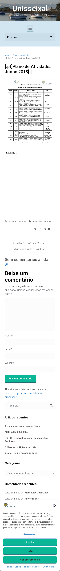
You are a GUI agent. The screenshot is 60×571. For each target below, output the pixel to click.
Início (7, 55)
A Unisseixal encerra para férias (22, 426)
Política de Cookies (13, 567)
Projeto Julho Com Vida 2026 (21, 453)
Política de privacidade (32, 567)
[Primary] (30, 28)
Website (9, 362)
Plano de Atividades (21, 55)
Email (8, 349)
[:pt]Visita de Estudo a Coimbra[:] (28, 249)
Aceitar (30, 542)
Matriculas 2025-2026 (36, 492)
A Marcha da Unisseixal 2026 (20, 447)
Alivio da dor (32, 498)
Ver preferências (30, 559)
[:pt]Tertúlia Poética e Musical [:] (31, 243)
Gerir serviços (29, 533)
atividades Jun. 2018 (42, 221)
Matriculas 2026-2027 (16, 432)
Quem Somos (48, 567)
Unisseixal (30, 8)
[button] (55, 505)
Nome (9, 335)
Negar (30, 551)
